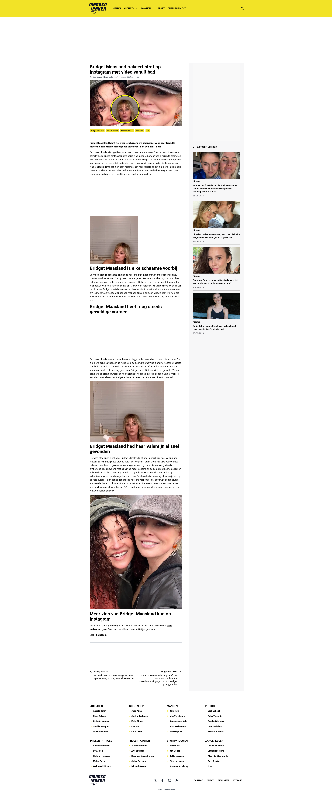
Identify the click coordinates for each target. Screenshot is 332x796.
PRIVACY (210, 780)
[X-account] (155, 780)
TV (148, 131)
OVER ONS (237, 780)
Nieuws (196, 181)
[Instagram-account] (169, 780)
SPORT (161, 8)
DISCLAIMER (223, 780)
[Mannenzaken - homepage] (98, 8)
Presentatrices (127, 131)
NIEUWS (117, 8)
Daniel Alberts (103, 77)
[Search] (242, 8)
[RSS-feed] (176, 780)
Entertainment (112, 131)
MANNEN (146, 8)
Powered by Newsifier (166, 790)
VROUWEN (129, 8)
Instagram (101, 635)
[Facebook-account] (162, 780)
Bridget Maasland (97, 131)
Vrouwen (139, 131)
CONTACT (198, 780)
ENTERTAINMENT (177, 8)
